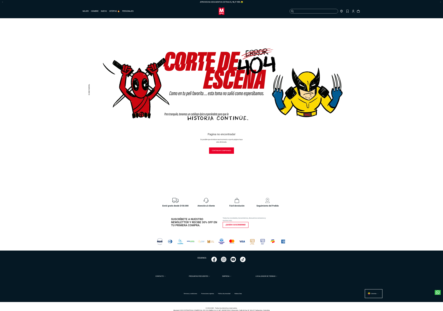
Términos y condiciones (190, 293)
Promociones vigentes (207, 293)
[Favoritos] (347, 11)
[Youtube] (233, 259)
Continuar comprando (221, 150)
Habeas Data (238, 293)
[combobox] (311, 11)
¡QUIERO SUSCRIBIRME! (236, 225)
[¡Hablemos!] (438, 292)
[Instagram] (223, 259)
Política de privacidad (224, 293)
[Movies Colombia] (221, 11)
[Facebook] (214, 259)
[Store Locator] (341, 11)
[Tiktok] (243, 259)
